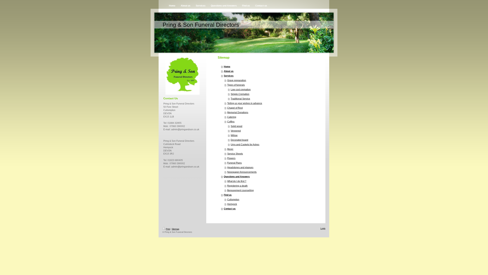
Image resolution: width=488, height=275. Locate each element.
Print (168, 229)
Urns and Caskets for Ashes (245, 144)
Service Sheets (235, 153)
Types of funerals (236, 85)
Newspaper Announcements (242, 172)
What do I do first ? (236, 181)
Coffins (230, 121)
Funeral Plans (234, 163)
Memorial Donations (237, 112)
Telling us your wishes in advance (244, 103)
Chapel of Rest (235, 108)
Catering (231, 117)
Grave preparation (236, 80)
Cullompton (233, 199)
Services (229, 75)
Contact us (230, 208)
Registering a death (237, 185)
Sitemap (175, 229)
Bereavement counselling (240, 190)
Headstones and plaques (240, 167)
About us (229, 71)
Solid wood (236, 126)
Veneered (236, 130)
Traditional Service (240, 98)
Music (230, 149)
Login (322, 228)
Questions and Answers (237, 176)
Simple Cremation (240, 94)
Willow (234, 135)
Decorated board (239, 140)
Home (227, 66)
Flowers (231, 158)
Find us (228, 195)
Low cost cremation (241, 89)
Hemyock (232, 204)
